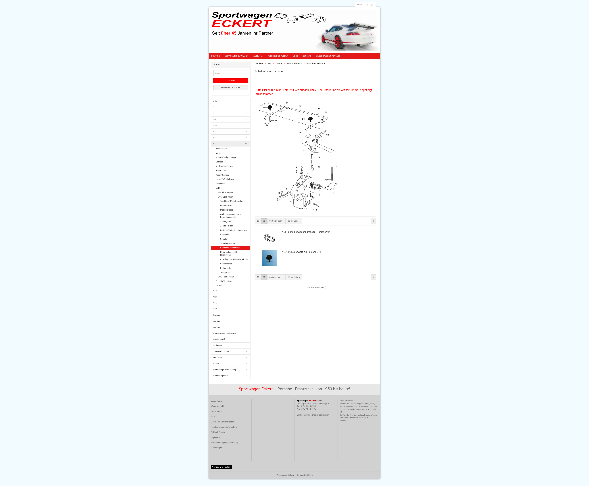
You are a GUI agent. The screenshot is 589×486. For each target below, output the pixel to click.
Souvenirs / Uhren (221, 351)
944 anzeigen (221, 148)
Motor (218, 153)
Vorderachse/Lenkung (225, 166)
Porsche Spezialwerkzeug (224, 369)
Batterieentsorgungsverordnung (224, 442)
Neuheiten (258, 56)
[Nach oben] (580, 481)
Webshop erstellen (285, 475)
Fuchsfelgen (216, 447)
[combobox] (276, 221)
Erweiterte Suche (230, 88)
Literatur (217, 363)
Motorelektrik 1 (226, 205)
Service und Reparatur (236, 56)
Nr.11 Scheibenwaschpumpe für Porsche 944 (306, 231)
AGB (213, 416)
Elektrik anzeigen (225, 192)
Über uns (215, 56)
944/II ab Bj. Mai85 (226, 277)
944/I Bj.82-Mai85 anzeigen (232, 201)
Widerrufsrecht (217, 406)
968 (215, 291)
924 (215, 137)
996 (215, 303)
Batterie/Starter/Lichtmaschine (233, 230)
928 (215, 297)
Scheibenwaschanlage (230, 248)
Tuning (218, 285)
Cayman (216, 321)
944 (215, 143)
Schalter (223, 239)
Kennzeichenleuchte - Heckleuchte (229, 253)
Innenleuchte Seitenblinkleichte (234, 259)
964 (215, 119)
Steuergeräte (225, 221)
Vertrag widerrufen (221, 467)
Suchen (231, 81)
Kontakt (306, 56)
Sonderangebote (220, 376)
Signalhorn (224, 235)
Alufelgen (217, 345)
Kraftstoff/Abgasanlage (226, 157)
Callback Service (218, 432)
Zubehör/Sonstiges (224, 281)
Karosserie (220, 184)
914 (215, 131)
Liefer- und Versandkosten (222, 422)
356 (215, 101)
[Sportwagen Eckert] (294, 30)
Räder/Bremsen (222, 175)
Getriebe (219, 162)
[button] (359, 4)
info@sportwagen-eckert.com (316, 415)
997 (215, 309)
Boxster (216, 315)
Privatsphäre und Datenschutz (224, 427)
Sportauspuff (219, 339)
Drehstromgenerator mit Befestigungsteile (230, 215)
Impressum (216, 437)
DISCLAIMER (216, 411)
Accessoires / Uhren (278, 56)
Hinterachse (221, 170)
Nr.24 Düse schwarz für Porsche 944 (301, 252)
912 (215, 113)
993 (215, 125)
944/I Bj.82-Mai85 (225, 197)
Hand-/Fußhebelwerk (225, 179)
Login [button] (370, 5)
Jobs (295, 56)
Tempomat (225, 272)
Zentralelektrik (226, 226)
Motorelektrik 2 (226, 210)
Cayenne (217, 327)
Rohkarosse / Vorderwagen (225, 333)
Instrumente (225, 268)
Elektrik (219, 188)
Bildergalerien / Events (328, 56)
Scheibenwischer (227, 243)
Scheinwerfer (226, 264)
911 (215, 107)
